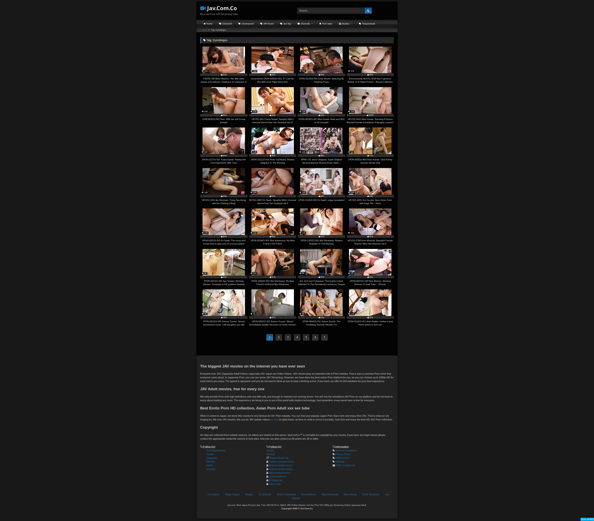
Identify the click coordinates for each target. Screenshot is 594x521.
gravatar (210, 469)
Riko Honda (350, 494)
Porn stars (327, 23)
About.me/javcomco (279, 472)
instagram (211, 458)
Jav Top (287, 23)
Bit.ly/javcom (275, 480)
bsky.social (275, 484)
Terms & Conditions (346, 450)
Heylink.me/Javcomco (281, 469)
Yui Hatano (213, 494)
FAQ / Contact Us (345, 465)
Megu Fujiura (232, 494)
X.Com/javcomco (215, 450)
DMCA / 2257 (342, 458)
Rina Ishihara (308, 494)
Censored (227, 23)
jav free (274, 419)
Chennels (305, 23)
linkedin (210, 461)
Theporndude (368, 23)
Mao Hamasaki (330, 494)
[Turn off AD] (587, 519)
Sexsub (270, 454)
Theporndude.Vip (278, 458)
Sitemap (339, 461)
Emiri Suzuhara (370, 494)
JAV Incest (268, 23)
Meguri (249, 494)
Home (209, 23)
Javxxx (270, 450)
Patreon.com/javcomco (281, 461)
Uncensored (248, 23)
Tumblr (210, 454)
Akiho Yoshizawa (286, 494)
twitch (209, 465)
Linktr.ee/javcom (277, 476)
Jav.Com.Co (221, 8)
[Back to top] (589, 498)
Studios (345, 23)
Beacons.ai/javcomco (280, 465)
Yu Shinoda (264, 494)
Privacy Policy (343, 454)
